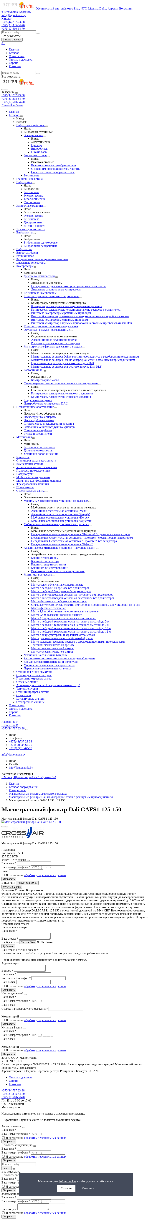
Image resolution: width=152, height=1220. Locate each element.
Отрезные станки (27, 681)
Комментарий (10, 1016)
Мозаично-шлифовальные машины (38, 480)
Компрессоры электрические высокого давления (62, 393)
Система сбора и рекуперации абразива (49, 423)
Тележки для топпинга (30, 229)
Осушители (23, 695)
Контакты (15, 66)
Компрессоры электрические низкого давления (61, 396)
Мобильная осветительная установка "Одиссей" (61, 520)
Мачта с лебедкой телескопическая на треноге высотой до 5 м (70, 621)
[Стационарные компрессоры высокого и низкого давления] (99, 384)
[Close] (16, 93)
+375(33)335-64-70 (13, 98)
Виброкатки (24, 249)
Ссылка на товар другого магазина (24, 1008)
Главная (14, 49)
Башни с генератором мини (48, 564)
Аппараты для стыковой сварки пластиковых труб (48, 685)
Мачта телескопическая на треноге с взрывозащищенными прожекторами (78, 641)
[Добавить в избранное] (2, 826)
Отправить (9, 879)
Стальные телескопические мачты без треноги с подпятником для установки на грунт (85, 604)
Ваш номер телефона (15, 867)
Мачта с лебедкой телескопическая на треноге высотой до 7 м (70, 624)
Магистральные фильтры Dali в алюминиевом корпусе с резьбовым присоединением (85, 356)
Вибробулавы (39, 148)
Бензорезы (22, 457)
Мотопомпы (24, 437)
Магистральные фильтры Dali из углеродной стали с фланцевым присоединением (83, 359)
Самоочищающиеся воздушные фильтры (49, 427)
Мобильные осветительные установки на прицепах (56, 524)
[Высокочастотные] (48, 156)
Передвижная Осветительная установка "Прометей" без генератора (74, 541)
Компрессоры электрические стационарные (51, 296)
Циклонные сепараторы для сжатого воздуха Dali (62, 363)
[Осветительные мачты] (45, 491)
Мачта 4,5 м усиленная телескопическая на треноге (63, 618)
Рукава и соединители (38, 433)
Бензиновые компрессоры (40, 292)
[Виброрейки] (33, 183)
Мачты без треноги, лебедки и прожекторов (59, 601)
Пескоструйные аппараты (40, 416)
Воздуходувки (25, 473)
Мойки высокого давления (33, 477)
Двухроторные (33, 222)
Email (5, 871)
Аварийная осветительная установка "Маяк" (59, 510)
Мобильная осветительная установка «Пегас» (60, 517)
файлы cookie (67, 1181)
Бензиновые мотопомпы (39, 447)
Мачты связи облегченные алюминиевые (57, 584)
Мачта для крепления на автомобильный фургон (62, 638)
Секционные (32, 202)
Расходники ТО (34, 370)
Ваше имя (8, 863)
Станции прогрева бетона (32, 691)
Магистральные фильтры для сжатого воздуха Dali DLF (66, 366)
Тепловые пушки (27, 688)
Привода (36, 145)
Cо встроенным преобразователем (53, 172)
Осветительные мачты (30, 490)
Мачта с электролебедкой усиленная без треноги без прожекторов (73, 598)
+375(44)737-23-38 (13, 95)
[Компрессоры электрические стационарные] (80, 297)
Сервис (13, 62)
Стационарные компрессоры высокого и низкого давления (61, 383)
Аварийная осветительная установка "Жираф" (60, 514)
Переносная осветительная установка (47, 668)
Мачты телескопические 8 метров (52, 648)
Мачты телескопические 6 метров (52, 651)
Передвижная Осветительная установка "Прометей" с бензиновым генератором (82, 537)
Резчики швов (25, 255)
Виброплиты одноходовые (40, 242)
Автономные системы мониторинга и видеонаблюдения (59, 658)
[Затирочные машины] (44, 206)
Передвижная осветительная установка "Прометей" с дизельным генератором (80, 534)
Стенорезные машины (30, 702)
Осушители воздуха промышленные (47, 329)
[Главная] (18, 85)
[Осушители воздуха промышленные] (71, 330)
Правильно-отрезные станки (34, 678)
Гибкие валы (39, 152)
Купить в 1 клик (12, 886)
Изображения (10, 942)
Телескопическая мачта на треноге (53, 645)
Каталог (14, 52)
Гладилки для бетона (29, 178)
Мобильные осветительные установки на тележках (56, 500)
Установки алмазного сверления (36, 467)
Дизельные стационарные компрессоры (56, 289)
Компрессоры (25, 266)
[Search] (6, 89)
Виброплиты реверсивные (40, 245)
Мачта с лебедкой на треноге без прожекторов (60, 588)
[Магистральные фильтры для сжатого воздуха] (83, 347)
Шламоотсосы (25, 487)
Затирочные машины (29, 205)
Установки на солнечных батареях (45, 655)
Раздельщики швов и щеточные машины (42, 259)
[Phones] (2, 89)
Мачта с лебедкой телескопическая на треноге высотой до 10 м (71, 628)
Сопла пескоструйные (38, 430)
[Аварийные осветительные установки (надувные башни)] (97, 548)
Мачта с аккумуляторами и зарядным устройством (63, 634)
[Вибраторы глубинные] (46, 126)
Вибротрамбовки (27, 252)
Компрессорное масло (45, 380)
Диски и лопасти (34, 225)
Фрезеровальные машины (32, 484)
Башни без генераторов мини (49, 567)
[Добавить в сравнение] (6, 826)
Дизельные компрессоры (39, 276)
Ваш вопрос (9, 1209)
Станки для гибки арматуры (34, 671)
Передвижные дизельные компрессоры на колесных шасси (68, 286)
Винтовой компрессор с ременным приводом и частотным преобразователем (80, 316)
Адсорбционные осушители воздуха (54, 339)
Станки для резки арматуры (34, 675)
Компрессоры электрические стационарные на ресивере (66, 306)
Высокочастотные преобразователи (53, 165)
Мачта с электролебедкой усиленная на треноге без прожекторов (72, 594)
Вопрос (7, 970)
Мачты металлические (38, 574)
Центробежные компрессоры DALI (46, 403)
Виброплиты (24, 232)
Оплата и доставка (20, 59)
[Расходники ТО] (45, 371)
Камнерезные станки (29, 463)
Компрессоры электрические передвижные (51, 326)
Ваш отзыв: (9, 938)
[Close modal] (28, 860)
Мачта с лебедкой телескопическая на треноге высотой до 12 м (71, 631)
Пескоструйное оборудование (35, 406)
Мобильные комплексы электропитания (49, 665)
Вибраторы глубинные (30, 125)
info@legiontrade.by (13, 15)
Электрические (33, 135)
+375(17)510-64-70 (13, 102)
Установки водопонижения (41, 453)
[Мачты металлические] (53, 575)
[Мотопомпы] (33, 438)
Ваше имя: (9, 930)
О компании (16, 56)
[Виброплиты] (34, 233)
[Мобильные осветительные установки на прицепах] (90, 525)
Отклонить (88, 1188)
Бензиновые (31, 175)
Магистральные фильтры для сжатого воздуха (53, 346)
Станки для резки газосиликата (36, 460)
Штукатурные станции (30, 698)
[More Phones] (26, 729)
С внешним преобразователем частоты (55, 168)
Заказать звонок (12, 39)
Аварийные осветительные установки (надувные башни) (60, 547)
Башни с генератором (44, 557)
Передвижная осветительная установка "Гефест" (62, 544)
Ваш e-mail (8, 1004)
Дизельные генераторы (31, 262)
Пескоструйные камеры (39, 420)
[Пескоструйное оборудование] (55, 407)
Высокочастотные (35, 155)
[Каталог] (21, 116)
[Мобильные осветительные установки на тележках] (89, 501)
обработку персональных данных (45, 875)
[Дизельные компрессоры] (56, 277)
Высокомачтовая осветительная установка (58, 571)
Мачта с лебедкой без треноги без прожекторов (61, 591)
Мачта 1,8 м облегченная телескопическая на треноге (64, 611)
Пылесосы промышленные (33, 470)
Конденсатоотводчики (38, 400)
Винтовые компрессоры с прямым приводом (59, 319)
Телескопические (34, 198)
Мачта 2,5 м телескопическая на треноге (56, 614)
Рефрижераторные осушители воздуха (55, 343)
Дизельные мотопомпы (38, 450)
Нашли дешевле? (27, 882)
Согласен (66, 1188)
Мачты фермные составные (48, 608)
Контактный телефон (16, 978)
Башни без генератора (45, 561)
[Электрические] (44, 136)
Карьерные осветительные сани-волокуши (51, 661)
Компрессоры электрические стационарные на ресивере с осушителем (75, 309)
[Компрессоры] (35, 267)
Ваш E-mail (8, 982)
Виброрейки (24, 182)
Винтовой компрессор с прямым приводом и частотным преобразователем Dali (81, 323)
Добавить (8, 946)
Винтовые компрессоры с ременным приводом (61, 313)
